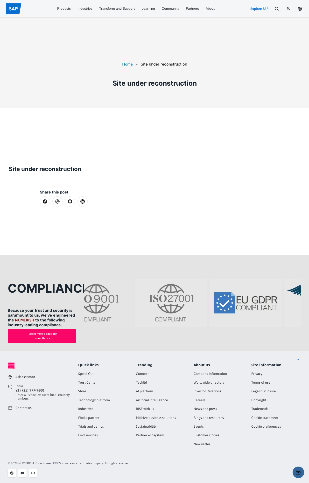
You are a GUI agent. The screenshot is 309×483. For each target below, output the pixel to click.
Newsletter (202, 444)
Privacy (256, 374)
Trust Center (87, 382)
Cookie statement (264, 418)
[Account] (288, 8)
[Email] (33, 473)
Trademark (259, 409)
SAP (13, 8)
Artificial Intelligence (152, 400)
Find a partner (88, 418)
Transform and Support (117, 8)
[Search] (276, 8)
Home (127, 64)
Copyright (258, 400)
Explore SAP (259, 9)
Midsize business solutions (156, 418)
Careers (199, 400)
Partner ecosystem (150, 435)
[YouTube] (22, 473)
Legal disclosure (263, 391)
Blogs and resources (209, 418)
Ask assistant (25, 377)
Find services (88, 435)
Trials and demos (91, 426)
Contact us (23, 408)
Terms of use (260, 382)
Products (64, 8)
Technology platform (94, 400)
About (210, 8)
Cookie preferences (266, 426)
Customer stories (206, 435)
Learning (148, 8)
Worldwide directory (209, 382)
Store (82, 391)
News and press (205, 409)
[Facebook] (12, 473)
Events (199, 426)
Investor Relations (207, 391)
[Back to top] (298, 360)
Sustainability (146, 426)
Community (170, 8)
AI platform (144, 391)
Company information (210, 374)
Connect (142, 374)
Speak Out (86, 374)
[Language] (299, 8)
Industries (84, 8)
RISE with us (145, 409)
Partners (192, 8)
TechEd (141, 382)
